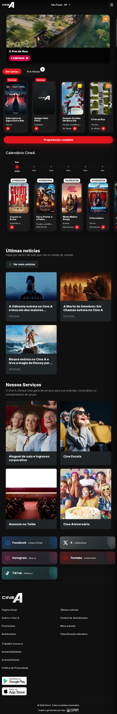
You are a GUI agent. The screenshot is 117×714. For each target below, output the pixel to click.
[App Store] (58, 691)
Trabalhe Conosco (12, 643)
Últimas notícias (69, 609)
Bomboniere (9, 634)
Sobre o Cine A (10, 617)
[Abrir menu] (111, 4)
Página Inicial (9, 609)
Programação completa (58, 139)
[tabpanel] (58, 105)
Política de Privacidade (15, 667)
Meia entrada (67, 625)
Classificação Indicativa (73, 634)
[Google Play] (58, 681)
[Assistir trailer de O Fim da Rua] (103, 128)
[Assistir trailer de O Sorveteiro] (103, 227)
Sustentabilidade (11, 651)
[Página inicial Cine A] (7, 5)
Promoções (8, 625)
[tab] (12, 72)
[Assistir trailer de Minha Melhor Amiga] (77, 227)
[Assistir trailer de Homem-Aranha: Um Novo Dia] (75, 128)
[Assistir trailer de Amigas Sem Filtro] (36, 128)
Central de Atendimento (74, 617)
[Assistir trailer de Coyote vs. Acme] (12, 227)
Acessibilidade (10, 659)
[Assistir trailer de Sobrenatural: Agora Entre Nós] (8, 128)
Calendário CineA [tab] (20, 153)
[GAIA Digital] (72, 710)
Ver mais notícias (24, 264)
